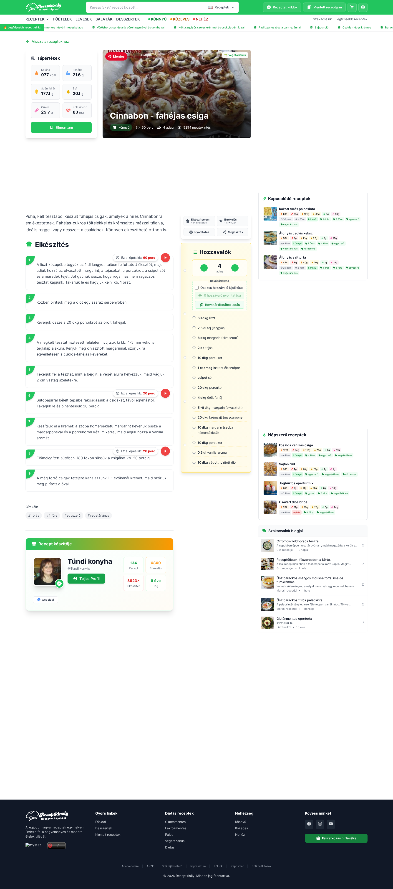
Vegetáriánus (174, 841)
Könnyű (240, 822)
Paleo (169, 834)
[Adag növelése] (235, 268)
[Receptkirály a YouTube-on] (331, 824)
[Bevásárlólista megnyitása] (352, 7)
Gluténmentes (175, 822)
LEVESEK (84, 19)
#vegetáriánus (98, 515)
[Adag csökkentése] (204, 268)
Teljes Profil (89, 578)
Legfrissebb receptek (351, 19)
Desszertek (103, 828)
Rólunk (218, 866)
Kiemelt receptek (108, 834)
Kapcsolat (237, 866)
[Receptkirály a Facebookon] (309, 824)
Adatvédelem (130, 866)
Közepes (241, 828)
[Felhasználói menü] (363, 7)
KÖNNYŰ (159, 19)
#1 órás (33, 515)
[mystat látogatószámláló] (35, 846)
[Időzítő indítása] (165, 257)
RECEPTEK (35, 19)
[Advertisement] (138, 176)
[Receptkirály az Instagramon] (320, 824)
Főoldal (100, 822)
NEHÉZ (202, 19)
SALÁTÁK (104, 19)
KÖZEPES (181, 19)
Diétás (169, 847)
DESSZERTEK (128, 19)
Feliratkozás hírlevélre (339, 838)
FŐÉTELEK (62, 19)
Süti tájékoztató (172, 866)
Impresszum (198, 866)
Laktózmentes (175, 828)
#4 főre (51, 515)
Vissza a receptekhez (50, 41)
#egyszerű (73, 515)
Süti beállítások (261, 866)
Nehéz (240, 834)
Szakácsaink (322, 19)
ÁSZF (150, 866)
